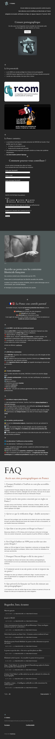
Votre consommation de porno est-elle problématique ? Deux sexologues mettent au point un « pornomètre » (26, 626)
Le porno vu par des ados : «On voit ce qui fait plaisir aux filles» (23, 650)
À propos (27, 31)
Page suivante (46, 694)
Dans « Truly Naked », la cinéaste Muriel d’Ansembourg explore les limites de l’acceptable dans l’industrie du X (26, 666)
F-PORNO (12, 3)
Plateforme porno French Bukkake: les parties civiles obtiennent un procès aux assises (26, 642)
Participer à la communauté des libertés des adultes (21, 287)
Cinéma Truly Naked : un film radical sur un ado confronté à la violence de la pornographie (27, 674)
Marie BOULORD (19, 613)
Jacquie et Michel (9, 618)
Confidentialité (30, 725)
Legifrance (19, 345)
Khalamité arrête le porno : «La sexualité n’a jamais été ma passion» (24, 658)
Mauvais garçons (9, 610)
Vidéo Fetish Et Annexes (31, 613)
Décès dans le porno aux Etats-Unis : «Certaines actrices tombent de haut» (26, 634)
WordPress (12, 733)
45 (9, 694)
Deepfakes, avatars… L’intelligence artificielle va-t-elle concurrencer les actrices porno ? (25, 683)
